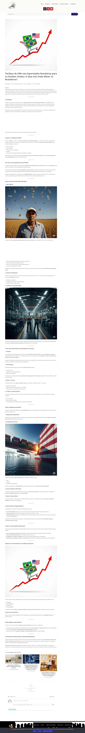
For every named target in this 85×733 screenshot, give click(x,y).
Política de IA (60, 725)
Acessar (52, 696)
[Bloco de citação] (25, 704)
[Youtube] (51, 8)
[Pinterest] (48, 8)
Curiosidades (73, 4)
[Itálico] (16, 704)
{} (29, 704)
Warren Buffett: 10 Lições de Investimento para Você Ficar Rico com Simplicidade (49, 674)
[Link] (28, 704)
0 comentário (37, 83)
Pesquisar (75, 14)
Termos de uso (68, 725)
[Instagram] (44, 8)
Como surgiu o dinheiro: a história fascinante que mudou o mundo (13, 666)
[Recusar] (83, 730)
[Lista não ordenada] (23, 704)
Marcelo (8, 83)
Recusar (39, 731)
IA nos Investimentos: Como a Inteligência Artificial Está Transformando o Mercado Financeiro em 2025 (31, 667)
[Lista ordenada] (21, 704)
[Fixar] (19, 704)
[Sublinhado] (18, 704)
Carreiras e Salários (64, 4)
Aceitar (34, 731)
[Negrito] (14, 704)
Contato (42, 725)
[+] (31, 704)
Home (42, 4)
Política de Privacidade (51, 725)
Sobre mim (36, 725)
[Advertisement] (31, 122)
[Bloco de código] (26, 704)
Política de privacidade (47, 731)
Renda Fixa (47, 4)
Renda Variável (55, 4)
